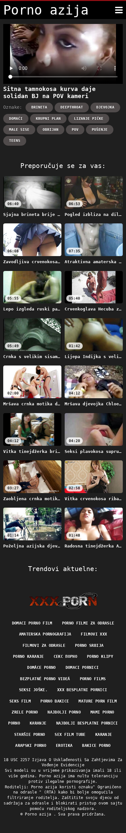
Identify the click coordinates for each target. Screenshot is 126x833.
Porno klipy (100, 656)
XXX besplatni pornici (82, 690)
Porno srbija (89, 645)
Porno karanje (28, 656)
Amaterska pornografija (45, 634)
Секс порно (66, 656)
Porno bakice (54, 701)
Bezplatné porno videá (45, 679)
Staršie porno (29, 734)
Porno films (93, 679)
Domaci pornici (82, 667)
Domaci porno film (32, 623)
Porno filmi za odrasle (88, 623)
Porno (14, 723)
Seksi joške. (33, 690)
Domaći (16, 119)
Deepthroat (71, 107)
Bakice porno (96, 745)
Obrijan (50, 130)
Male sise (19, 130)
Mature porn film (98, 701)
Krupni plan (48, 119)
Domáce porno (41, 667)
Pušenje (100, 130)
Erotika (64, 745)
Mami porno (102, 712)
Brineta (39, 107)
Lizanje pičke (88, 119)
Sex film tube (70, 734)
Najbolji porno (64, 712)
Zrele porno (25, 712)
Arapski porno (30, 745)
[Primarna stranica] (63, 601)
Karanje (38, 723)
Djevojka (105, 107)
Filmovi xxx (94, 634)
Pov (75, 130)
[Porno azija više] (119, 10)
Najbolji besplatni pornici (87, 723)
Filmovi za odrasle (44, 645)
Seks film (20, 701)
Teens (14, 141)
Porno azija (39, 814)
